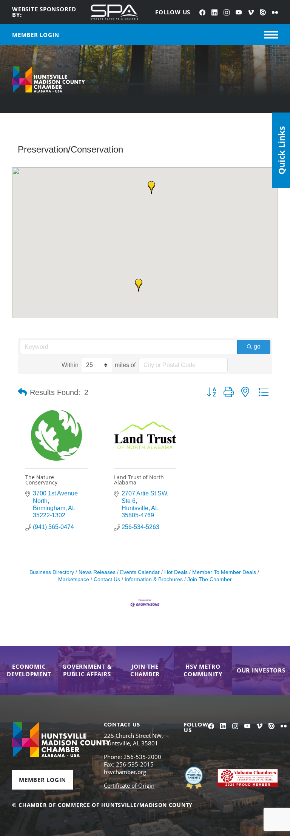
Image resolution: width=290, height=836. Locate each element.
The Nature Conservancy (41, 480)
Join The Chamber (209, 579)
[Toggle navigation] (271, 35)
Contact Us (107, 579)
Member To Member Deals (224, 572)
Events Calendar (140, 572)
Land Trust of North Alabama (139, 480)
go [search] (257, 346)
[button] (151, 187)
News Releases (97, 572)
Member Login (42, 780)
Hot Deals (176, 572)
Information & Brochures (154, 579)
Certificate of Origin (129, 785)
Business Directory (51, 572)
